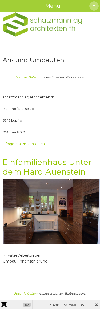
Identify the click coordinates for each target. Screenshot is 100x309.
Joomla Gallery (27, 77)
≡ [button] (94, 5)
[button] (88, 297)
